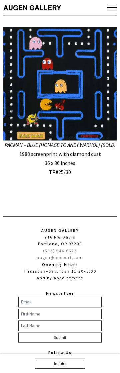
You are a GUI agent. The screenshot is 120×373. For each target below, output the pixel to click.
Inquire (60, 363)
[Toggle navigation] (112, 7)
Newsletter (60, 293)
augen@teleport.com (60, 257)
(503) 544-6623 (60, 250)
